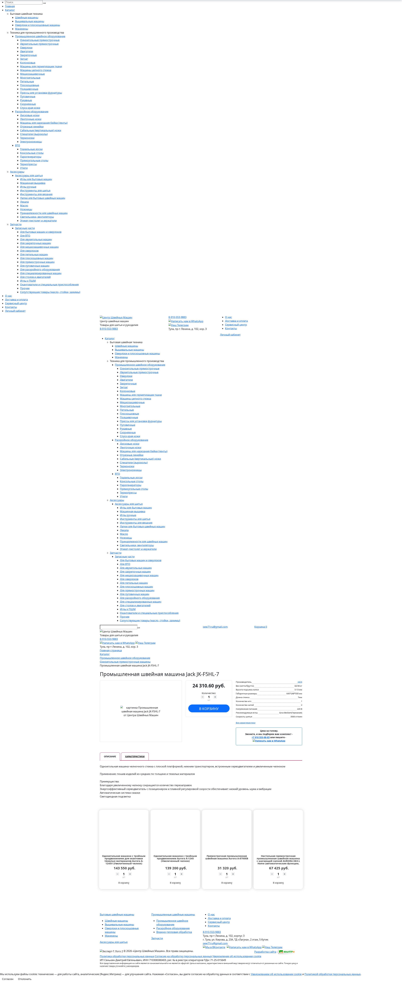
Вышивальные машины (29, 21)
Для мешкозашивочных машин (39, 247)
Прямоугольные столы (34, 160)
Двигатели (26, 51)
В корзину (209, 708)
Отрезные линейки (31, 126)
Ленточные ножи (30, 119)
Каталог (10, 10)
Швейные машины (26, 17)
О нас (8, 296)
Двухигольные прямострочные (39, 44)
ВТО (17, 145)
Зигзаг (24, 59)
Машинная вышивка (32, 183)
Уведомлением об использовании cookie (276, 974)
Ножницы (26, 209)
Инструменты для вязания (36, 194)
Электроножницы (31, 141)
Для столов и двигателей (35, 277)
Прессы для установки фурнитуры (41, 92)
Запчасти (16, 224)
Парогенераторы (30, 156)
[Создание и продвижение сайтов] (286, 951)
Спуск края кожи (30, 108)
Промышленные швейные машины (173, 914)
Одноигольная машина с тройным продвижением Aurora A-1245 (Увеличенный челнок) (175, 858)
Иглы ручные (28, 187)
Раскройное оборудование (31, 111)
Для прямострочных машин (37, 262)
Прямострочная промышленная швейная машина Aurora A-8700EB (226, 857)
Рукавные (26, 100)
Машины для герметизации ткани (41, 66)
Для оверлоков (29, 250)
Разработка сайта (265, 951)
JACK (300, 682)
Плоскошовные (29, 85)
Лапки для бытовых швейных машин (42, 198)
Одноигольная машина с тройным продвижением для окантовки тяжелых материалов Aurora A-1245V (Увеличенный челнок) (123, 860)
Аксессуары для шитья (29, 175)
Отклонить (25, 979)
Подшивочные (29, 89)
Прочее (25, 288)
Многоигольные (30, 77)
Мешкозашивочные (32, 74)
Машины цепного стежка (35, 70)
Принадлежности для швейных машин (44, 213)
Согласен (7, 979)
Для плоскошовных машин (36, 258)
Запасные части (25, 228)
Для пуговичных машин (34, 265)
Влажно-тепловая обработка (174, 932)
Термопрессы (28, 164)
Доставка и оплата (16, 299)
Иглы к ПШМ (28, 281)
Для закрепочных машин (35, 243)
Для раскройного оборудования (40, 269)
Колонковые (27, 62)
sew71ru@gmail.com (215, 626)
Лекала (24, 202)
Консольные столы (31, 153)
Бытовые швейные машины (117, 914)
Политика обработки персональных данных (127, 956)
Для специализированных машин (40, 273)
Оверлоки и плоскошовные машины (37, 25)
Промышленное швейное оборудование (40, 36)
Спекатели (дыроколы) (34, 134)
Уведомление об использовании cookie (236, 956)
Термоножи (27, 138)
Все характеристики (245, 722)
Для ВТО (25, 235)
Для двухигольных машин (36, 239)
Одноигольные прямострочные (40, 40)
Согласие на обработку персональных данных (183, 956)
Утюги (24, 168)
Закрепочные (28, 55)
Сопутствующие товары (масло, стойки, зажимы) (50, 292)
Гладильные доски (31, 149)
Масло (24, 205)
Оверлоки (26, 47)
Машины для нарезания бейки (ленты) (44, 123)
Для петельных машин (34, 254)
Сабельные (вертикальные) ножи (40, 130)
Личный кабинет (15, 311)
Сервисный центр (16, 303)
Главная (10, 6)
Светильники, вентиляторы (37, 217)
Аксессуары (17, 171)
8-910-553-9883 (109, 328)
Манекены (21, 29)
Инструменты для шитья (35, 190)
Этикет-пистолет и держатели (38, 220)
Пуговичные (27, 96)
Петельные (27, 81)
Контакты (11, 307)
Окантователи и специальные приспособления (49, 284)
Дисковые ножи (29, 115)
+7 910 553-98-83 (261, 737)
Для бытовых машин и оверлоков (40, 232)
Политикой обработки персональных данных (332, 974)
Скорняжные (28, 104)
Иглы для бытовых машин (36, 179)
